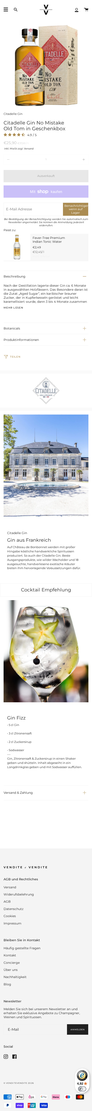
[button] (16, 9)
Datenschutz (13, 909)
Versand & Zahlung (18, 793)
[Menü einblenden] (6, 9)
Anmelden (78, 1029)
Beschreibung (14, 276)
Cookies (10, 916)
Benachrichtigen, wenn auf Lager (76, 209)
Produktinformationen (21, 340)
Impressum (12, 923)
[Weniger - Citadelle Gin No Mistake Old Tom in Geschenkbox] (21, 159)
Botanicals (12, 328)
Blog (7, 984)
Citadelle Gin (13, 114)
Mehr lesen (13, 308)
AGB (7, 902)
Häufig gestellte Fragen (22, 948)
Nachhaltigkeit (15, 977)
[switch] (82, 1088)
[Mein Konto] (77, 9)
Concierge (12, 963)
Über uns (11, 970)
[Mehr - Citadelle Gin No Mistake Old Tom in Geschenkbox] (71, 159)
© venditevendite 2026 (19, 1083)
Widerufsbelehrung (19, 894)
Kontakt (10, 955)
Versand (10, 887)
